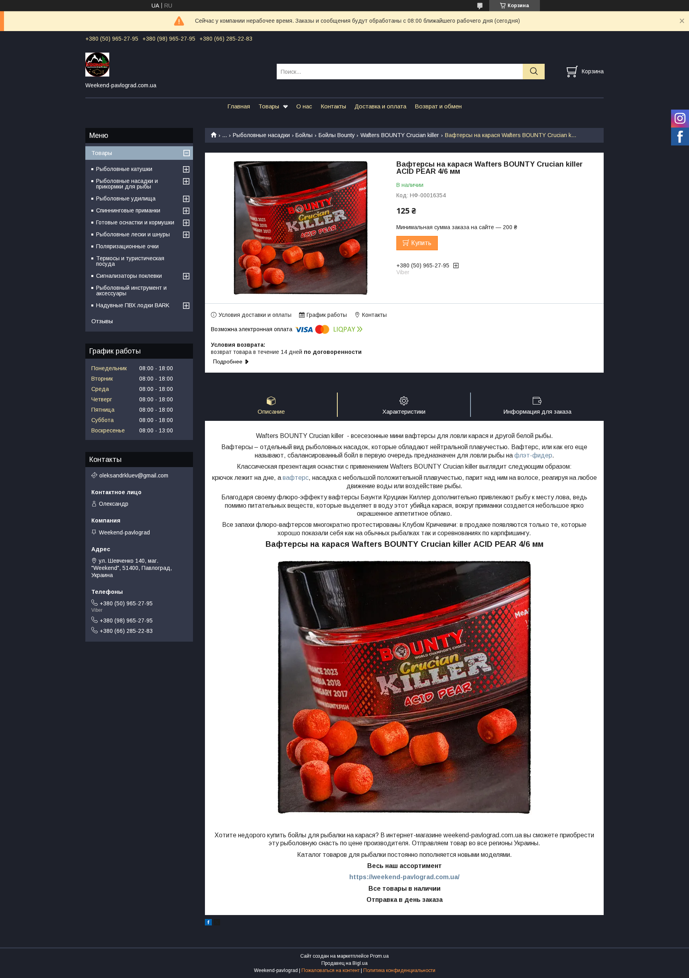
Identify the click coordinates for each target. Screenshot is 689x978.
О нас (304, 106)
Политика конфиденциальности (399, 970)
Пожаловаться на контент (330, 970)
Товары (268, 106)
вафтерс (296, 477)
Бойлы (304, 135)
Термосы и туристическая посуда (130, 261)
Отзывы (102, 321)
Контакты (333, 106)
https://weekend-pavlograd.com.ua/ (404, 877)
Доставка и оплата (380, 106)
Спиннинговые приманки (128, 210)
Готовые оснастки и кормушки (135, 222)
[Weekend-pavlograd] (176, 64)
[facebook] (208, 923)
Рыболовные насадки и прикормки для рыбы (127, 184)
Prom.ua (379, 956)
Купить (421, 243)
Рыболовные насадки (261, 135)
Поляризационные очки (127, 246)
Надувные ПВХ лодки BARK (132, 305)
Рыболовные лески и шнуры (133, 234)
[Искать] (534, 71)
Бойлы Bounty (337, 135)
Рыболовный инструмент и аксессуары (131, 291)
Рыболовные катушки (124, 169)
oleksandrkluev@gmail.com (133, 475)
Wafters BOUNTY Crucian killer (399, 135)
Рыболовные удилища (126, 198)
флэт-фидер (533, 455)
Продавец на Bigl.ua (344, 963)
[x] (217, 923)
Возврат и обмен (438, 106)
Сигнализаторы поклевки (129, 276)
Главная (238, 106)
